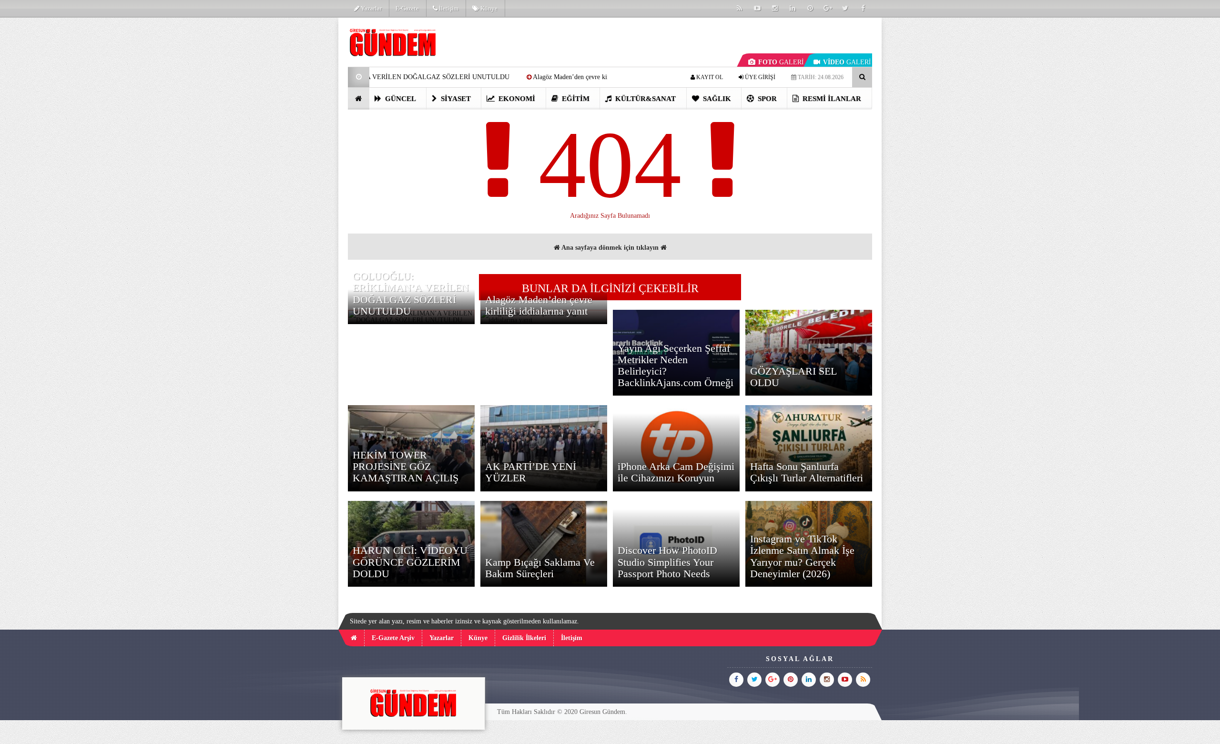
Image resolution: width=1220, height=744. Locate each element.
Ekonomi (516, 98)
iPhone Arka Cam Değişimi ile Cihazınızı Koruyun (676, 472)
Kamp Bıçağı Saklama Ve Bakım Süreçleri (540, 568)
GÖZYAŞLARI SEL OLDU (793, 376)
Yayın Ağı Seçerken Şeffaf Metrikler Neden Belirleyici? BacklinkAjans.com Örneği (675, 365)
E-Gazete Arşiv (393, 638)
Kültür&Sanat (644, 98)
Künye (488, 8)
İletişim (447, 8)
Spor (766, 98)
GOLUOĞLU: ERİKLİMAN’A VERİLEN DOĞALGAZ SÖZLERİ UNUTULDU (411, 293)
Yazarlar (370, 8)
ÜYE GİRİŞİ (759, 77)
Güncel (399, 98)
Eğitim (575, 98)
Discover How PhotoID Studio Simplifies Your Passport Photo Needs (667, 561)
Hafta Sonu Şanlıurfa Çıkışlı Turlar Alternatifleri (806, 472)
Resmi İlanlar (831, 98)
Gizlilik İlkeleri (524, 638)
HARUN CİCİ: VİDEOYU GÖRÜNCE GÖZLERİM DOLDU (410, 561)
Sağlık (716, 98)
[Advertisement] (300, 160)
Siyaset (455, 98)
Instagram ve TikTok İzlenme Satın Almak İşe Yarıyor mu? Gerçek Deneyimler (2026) (802, 556)
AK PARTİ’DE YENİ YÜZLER (530, 472)
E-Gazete (407, 8)
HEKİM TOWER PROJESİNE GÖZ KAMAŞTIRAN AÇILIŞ (405, 466)
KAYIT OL (709, 77)
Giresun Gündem (602, 711)
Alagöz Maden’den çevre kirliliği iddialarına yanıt (547, 77)
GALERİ (781, 62)
